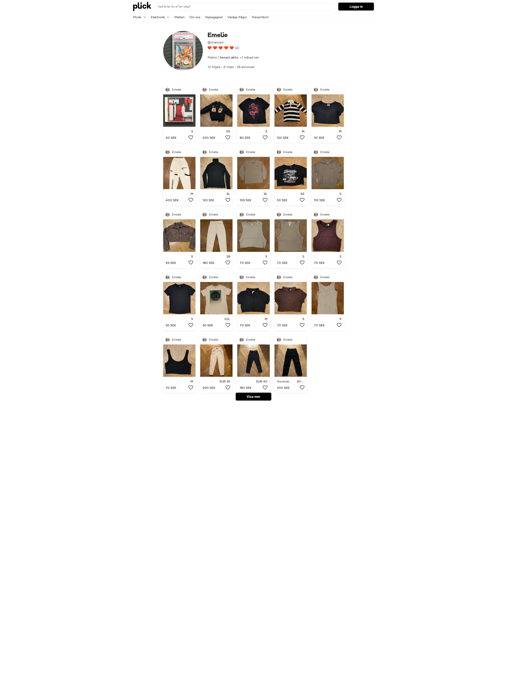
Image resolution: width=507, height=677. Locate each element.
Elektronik (158, 17)
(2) (237, 48)
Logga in (356, 7)
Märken (179, 17)
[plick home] (142, 7)
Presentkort (260, 17)
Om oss (194, 17)
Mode (137, 17)
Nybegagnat (214, 17)
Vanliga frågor (237, 17)
